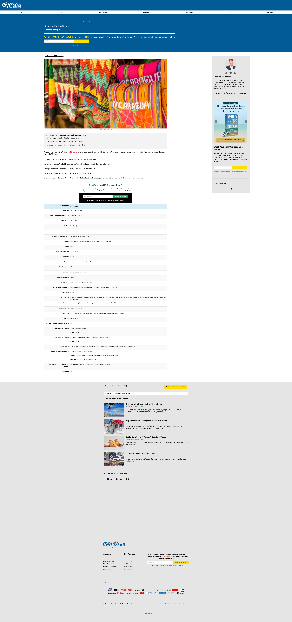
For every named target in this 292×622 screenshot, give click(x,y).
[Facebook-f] (140, 613)
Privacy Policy (175, 604)
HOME (20, 12)
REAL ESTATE (102, 12)
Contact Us (168, 604)
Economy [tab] (119, 479)
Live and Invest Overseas (114, 604)
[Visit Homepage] (11, 5)
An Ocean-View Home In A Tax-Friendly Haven (144, 404)
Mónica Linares (130, 406)
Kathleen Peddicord (131, 423)
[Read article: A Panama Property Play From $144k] (114, 459)
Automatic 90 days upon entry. (84, 351)
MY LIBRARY (270, 12)
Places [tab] (109, 479)
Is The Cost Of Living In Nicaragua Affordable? (119, 393)
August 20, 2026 (141, 423)
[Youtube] (146, 613)
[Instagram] (152, 613)
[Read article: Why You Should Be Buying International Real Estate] (114, 426)
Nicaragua (77, 21)
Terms (180, 604)
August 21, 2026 (139, 406)
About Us (162, 604)
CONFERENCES (145, 12)
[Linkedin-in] (149, 613)
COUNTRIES (60, 12)
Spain (84, 159)
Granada (83, 173)
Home (45, 21)
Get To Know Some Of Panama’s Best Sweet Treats (146, 437)
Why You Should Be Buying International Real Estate (146, 421)
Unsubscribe (186, 604)
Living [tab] (128, 479)
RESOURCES (188, 12)
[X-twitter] (143, 613)
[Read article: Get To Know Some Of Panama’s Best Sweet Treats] (114, 443)
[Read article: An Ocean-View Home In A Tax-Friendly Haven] (114, 410)
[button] (246, 183)
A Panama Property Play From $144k (140, 453)
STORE (229, 12)
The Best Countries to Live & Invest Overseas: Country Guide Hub (60, 21)
